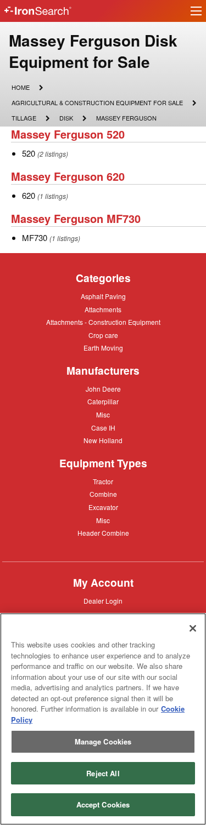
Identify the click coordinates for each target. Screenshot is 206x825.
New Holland (103, 441)
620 (28, 195)
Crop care (103, 336)
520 (28, 153)
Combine (103, 494)
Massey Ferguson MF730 (76, 218)
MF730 (34, 237)
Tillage (23, 117)
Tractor (103, 481)
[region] (103, 719)
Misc (103, 414)
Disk (66, 117)
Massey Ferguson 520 (68, 134)
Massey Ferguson (126, 119)
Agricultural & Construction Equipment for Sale (97, 104)
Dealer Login (103, 601)
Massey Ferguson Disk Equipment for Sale (93, 51)
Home (20, 86)
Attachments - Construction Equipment (103, 323)
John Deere (103, 389)
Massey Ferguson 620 (68, 176)
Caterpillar (103, 401)
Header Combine (103, 534)
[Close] (193, 628)
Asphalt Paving (103, 297)
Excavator (103, 507)
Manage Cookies (103, 741)
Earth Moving (103, 348)
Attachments (103, 309)
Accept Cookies (103, 804)
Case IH (103, 428)
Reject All (102, 773)
